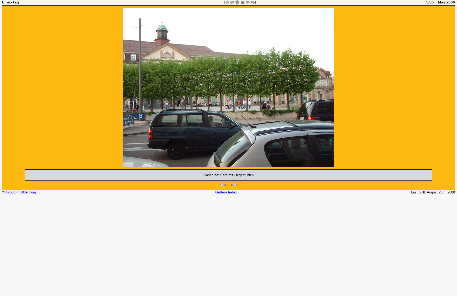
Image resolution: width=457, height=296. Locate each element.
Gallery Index (226, 192)
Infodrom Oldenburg (21, 192)
